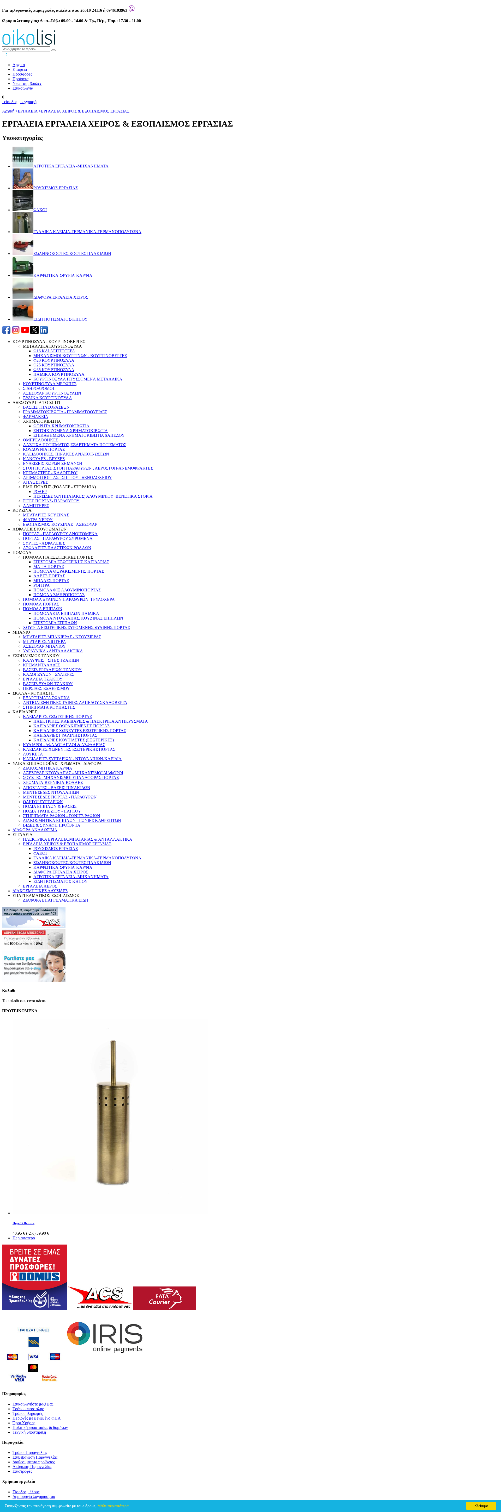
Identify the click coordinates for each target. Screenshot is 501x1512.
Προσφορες (22, 74)
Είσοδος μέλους (26, 1492)
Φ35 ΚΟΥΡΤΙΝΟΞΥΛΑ (53, 369)
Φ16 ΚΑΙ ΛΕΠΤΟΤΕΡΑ (54, 351)
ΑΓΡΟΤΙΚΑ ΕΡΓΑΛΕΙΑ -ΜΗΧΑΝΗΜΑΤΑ (71, 876)
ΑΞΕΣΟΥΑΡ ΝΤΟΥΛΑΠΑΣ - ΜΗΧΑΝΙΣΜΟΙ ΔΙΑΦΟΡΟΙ (73, 773)
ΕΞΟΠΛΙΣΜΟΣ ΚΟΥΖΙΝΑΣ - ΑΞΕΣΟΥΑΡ (60, 524)
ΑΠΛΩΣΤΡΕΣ (35, 482)
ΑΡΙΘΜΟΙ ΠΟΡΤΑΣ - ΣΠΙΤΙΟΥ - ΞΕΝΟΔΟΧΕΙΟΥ (67, 477)
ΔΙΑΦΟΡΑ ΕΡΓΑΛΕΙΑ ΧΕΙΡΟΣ (60, 872)
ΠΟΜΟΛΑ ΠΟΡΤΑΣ (41, 604)
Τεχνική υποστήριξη (29, 1432)
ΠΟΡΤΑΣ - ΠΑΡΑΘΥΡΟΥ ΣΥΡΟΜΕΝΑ (58, 538)
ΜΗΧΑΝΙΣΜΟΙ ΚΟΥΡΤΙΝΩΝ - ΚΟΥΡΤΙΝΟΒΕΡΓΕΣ (80, 355)
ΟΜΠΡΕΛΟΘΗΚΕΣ (40, 440)
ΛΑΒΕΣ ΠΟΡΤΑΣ (49, 576)
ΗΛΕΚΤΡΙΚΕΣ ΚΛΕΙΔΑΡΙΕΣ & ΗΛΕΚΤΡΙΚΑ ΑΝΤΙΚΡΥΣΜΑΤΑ (90, 721)
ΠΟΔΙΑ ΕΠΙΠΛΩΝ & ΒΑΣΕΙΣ (49, 806)
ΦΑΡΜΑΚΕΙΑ (35, 416)
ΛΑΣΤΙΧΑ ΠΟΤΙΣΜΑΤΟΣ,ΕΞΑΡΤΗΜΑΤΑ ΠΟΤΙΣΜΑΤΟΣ (74, 444)
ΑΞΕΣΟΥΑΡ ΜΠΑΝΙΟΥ (44, 646)
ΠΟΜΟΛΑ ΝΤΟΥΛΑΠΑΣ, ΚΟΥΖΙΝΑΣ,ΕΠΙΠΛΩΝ (78, 618)
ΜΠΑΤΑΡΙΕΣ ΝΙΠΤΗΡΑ (44, 641)
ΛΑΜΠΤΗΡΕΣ (36, 505)
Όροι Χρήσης (24, 1423)
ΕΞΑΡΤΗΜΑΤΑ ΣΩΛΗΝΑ (46, 698)
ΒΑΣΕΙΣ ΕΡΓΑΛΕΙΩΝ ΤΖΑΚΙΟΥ (52, 669)
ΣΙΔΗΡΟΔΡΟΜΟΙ (38, 388)
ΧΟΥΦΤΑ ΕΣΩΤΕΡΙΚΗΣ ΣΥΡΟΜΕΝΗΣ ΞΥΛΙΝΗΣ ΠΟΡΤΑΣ (76, 627)
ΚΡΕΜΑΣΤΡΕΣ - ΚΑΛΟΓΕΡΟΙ (50, 473)
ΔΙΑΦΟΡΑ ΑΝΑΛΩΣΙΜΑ (35, 830)
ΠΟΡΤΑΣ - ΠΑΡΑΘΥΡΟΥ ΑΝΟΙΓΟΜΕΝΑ (60, 534)
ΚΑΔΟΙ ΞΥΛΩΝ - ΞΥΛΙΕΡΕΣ (48, 674)
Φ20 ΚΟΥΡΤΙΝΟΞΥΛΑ (53, 360)
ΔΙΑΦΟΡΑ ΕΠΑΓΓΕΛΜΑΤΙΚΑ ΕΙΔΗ (55, 900)
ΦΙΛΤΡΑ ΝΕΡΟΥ (38, 519)
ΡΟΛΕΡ (40, 491)
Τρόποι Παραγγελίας (30, 1452)
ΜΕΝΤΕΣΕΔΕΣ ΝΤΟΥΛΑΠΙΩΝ (51, 792)
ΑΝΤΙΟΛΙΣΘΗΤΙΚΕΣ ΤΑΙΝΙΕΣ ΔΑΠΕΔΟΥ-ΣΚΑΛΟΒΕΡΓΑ (75, 702)
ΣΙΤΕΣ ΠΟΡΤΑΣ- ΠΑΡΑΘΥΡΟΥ (51, 501)
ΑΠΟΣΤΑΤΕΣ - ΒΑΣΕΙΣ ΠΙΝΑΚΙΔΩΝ (56, 787)
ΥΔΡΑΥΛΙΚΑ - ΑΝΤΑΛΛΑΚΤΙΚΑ (53, 651)
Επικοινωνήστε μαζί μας (33, 1404)
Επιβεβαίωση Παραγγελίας (35, 1457)
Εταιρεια (20, 69)
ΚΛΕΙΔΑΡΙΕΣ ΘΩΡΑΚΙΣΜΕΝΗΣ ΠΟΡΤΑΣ (71, 726)
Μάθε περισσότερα (113, 1506)
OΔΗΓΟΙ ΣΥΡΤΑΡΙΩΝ (43, 801)
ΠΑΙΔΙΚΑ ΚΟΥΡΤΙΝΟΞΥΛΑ (59, 374)
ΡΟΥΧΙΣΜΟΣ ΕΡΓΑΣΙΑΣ (55, 848)
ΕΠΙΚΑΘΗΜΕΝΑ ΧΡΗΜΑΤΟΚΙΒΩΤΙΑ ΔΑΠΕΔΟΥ (79, 435)
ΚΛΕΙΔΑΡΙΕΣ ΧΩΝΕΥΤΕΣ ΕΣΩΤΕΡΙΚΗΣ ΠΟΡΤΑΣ (69, 749)
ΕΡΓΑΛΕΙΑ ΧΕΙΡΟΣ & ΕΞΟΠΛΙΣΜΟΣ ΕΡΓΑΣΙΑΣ (84, 111)
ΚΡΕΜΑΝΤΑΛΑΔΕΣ (41, 665)
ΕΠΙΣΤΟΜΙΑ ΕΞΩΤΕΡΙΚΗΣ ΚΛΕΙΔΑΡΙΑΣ (71, 562)
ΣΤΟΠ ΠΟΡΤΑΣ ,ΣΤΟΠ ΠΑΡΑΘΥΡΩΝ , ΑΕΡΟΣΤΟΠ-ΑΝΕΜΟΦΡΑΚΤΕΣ (88, 468)
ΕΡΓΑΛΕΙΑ (27, 111)
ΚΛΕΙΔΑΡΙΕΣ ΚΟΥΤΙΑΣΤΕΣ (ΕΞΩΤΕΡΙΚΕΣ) (73, 740)
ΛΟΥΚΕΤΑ (33, 754)
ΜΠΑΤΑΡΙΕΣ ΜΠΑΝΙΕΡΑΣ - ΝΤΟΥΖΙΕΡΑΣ (62, 637)
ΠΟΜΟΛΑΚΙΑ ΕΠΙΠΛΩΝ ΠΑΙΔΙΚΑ (66, 613)
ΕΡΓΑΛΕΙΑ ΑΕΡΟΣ (40, 886)
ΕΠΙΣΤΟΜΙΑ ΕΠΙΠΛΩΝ (55, 623)
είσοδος (9, 101)
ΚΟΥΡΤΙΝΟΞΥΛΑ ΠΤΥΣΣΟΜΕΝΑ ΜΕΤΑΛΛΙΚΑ (77, 379)
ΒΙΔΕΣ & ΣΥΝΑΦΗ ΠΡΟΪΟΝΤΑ (51, 825)
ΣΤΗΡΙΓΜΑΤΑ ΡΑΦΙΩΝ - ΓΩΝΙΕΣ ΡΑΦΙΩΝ (61, 816)
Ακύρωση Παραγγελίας (32, 1466)
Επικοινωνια (23, 88)
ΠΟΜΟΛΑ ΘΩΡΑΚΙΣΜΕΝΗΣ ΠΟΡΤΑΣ (68, 571)
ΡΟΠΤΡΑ (41, 585)
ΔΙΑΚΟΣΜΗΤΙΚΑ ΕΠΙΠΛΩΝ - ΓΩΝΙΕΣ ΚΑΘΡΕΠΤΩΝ (72, 820)
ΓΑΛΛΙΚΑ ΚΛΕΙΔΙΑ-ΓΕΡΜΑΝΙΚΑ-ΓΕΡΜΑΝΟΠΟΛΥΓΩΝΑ (87, 858)
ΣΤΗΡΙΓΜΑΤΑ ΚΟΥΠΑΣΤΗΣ (49, 707)
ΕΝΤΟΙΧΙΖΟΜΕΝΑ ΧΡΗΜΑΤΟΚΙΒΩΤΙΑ (70, 430)
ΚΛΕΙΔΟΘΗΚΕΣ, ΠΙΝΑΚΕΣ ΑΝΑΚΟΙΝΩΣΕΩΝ (66, 454)
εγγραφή (28, 101)
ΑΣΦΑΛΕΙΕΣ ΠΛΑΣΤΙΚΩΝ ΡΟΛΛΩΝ (57, 548)
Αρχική (8, 111)
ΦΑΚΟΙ (40, 853)
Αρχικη (19, 65)
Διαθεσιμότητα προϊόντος (34, 1462)
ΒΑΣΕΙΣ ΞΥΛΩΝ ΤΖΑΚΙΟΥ (48, 684)
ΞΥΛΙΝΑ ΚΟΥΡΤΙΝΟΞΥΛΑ (47, 398)
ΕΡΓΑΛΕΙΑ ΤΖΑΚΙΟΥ (43, 679)
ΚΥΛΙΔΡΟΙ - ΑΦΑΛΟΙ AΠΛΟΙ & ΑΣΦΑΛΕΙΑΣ (64, 744)
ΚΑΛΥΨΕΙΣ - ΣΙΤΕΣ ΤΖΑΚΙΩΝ (51, 660)
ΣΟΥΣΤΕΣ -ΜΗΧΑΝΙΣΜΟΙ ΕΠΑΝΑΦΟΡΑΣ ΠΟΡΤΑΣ (71, 777)
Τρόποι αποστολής (28, 1409)
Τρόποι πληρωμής (28, 1413)
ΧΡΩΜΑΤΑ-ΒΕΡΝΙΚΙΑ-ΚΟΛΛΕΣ (53, 782)
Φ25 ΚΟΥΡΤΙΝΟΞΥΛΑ (53, 365)
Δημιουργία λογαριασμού (34, 1496)
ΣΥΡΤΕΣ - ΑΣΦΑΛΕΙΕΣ (44, 543)
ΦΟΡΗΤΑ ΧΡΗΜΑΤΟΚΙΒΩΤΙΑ (61, 426)
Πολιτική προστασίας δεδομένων (40, 1427)
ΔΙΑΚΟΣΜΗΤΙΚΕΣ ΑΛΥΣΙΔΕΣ (40, 891)
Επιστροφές (22, 1471)
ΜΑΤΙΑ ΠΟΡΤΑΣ (48, 566)
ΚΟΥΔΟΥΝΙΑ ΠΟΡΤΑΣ (44, 449)
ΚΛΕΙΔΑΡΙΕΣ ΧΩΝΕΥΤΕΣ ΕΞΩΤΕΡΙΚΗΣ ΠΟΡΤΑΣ (79, 730)
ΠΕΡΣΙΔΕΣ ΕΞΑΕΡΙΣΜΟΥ (46, 688)
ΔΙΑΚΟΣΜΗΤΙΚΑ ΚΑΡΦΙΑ (47, 768)
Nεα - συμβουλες (27, 83)
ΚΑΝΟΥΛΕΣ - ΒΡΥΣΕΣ (44, 459)
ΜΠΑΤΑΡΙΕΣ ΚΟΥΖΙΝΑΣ (46, 515)
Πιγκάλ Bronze (23, 1223)
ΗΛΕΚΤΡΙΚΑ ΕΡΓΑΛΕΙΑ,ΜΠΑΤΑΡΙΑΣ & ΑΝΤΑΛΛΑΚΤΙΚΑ (77, 839)
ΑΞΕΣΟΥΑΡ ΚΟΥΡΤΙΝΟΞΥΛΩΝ (52, 393)
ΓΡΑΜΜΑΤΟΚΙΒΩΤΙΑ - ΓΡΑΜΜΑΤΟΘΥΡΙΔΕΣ (65, 412)
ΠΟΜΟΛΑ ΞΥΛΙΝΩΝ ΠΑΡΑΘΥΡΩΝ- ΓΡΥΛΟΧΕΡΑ (69, 599)
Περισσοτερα (24, 1238)
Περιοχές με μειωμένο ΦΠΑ (37, 1418)
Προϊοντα (20, 79)
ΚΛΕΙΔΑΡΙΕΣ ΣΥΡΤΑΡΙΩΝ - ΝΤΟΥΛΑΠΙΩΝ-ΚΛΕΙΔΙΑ (72, 759)
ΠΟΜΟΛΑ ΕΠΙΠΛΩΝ (42, 609)
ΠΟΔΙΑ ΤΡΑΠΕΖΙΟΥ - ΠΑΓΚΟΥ (52, 811)
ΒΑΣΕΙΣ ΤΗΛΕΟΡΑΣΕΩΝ (46, 407)
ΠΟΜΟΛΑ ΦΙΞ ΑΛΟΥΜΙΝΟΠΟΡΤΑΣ (67, 590)
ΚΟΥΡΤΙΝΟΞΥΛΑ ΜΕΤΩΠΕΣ (49, 384)
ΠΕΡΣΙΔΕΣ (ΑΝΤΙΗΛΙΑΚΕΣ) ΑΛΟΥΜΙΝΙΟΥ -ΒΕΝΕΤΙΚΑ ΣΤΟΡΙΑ (93, 496)
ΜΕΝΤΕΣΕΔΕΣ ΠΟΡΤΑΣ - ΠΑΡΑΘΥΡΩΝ (60, 797)
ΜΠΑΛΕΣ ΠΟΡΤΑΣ (51, 580)
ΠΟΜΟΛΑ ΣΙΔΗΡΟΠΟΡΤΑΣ (59, 594)
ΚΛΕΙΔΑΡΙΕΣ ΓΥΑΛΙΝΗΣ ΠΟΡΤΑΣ (65, 735)
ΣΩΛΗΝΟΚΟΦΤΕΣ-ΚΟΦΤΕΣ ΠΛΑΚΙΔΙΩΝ (72, 862)
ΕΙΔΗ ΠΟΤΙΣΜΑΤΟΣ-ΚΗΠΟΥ (60, 881)
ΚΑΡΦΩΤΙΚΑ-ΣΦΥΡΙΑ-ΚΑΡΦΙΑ (62, 867)
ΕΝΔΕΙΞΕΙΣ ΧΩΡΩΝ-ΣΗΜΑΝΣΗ (52, 463)
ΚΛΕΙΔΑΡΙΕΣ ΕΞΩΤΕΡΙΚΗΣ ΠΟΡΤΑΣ (57, 716)
